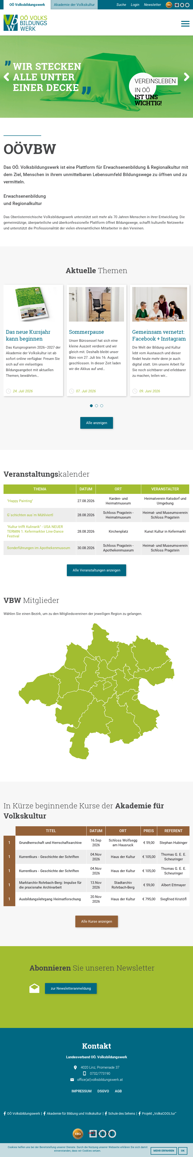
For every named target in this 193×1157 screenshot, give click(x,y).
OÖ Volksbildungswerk (27, 5)
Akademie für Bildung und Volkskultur (74, 1113)
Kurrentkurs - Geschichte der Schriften (49, 857)
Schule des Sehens (121, 1113)
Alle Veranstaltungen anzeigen (96, 570)
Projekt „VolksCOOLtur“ (159, 1113)
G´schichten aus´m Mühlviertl (30, 515)
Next (186, 76)
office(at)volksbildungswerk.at (100, 1080)
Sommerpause (86, 331)
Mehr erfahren (163, 1150)
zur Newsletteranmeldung (71, 988)
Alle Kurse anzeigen (96, 921)
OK (183, 1150)
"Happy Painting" (20, 501)
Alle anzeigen (96, 423)
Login (135, 5)
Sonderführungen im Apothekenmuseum (38, 548)
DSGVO (103, 1091)
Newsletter (152, 5)
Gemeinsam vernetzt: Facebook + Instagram (159, 335)
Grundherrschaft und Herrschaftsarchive (50, 843)
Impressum (82, 1091)
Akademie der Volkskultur (74, 5)
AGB (118, 1091)
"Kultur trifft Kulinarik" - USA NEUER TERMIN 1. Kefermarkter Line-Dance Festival (35, 531)
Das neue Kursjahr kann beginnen (28, 335)
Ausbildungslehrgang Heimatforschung (50, 899)
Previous (6, 76)
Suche (121, 5)
